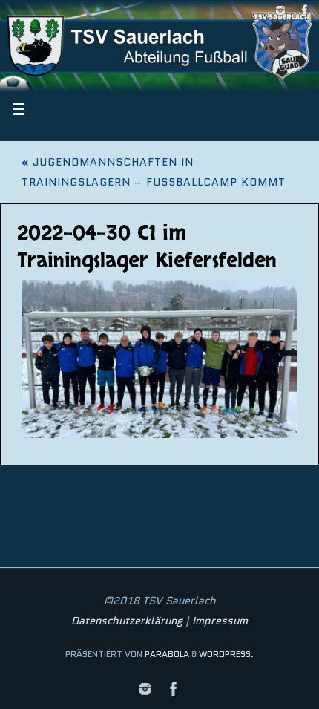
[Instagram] (280, 10)
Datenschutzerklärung (126, 620)
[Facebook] (305, 10)
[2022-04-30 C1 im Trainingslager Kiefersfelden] (160, 359)
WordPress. (226, 653)
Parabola (167, 653)
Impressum (220, 620)
